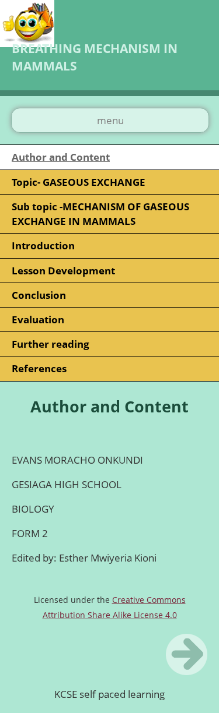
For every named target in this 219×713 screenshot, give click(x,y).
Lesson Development (63, 270)
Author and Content (61, 157)
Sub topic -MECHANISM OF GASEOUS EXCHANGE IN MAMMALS (100, 214)
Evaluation (38, 319)
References (39, 368)
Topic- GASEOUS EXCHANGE (78, 182)
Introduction (43, 245)
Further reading (50, 344)
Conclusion (39, 295)
